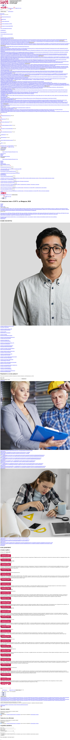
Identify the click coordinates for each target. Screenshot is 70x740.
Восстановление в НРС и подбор (36, 91)
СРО (15, 208)
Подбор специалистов (50, 110)
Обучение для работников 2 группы (50, 56)
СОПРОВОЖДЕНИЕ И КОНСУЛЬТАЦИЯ (8, 82)
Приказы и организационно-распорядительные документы (17, 44)
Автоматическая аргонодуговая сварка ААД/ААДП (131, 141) (44, 85)
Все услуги (2, 13)
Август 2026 (7, 213)
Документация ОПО (17, 168)
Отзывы (1, 160)
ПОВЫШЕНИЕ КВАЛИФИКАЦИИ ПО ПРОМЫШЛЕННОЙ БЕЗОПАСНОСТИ (15, 64)
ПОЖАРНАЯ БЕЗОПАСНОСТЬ (6, 50)
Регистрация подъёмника (21, 39)
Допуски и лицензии (30, 93)
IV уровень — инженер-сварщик (45, 79)
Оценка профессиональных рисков (6, 99)
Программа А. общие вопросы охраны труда (15, 48)
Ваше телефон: (3, 728)
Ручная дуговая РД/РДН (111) (27, 73)
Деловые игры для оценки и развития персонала (18, 109)
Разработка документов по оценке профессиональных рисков (12, 178)
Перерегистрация (10, 41)
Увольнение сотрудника (26, 111)
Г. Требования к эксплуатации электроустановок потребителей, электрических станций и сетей (38, 65)
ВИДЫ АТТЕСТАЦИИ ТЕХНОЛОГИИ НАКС (8, 81)
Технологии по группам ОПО (29, 187)
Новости (1, 154)
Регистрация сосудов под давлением (27, 40)
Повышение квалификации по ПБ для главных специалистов (42, 50)
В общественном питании (52, 104)
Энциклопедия (3, 153)
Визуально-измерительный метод (46, 62)
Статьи (1, 155)
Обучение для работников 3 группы (62, 56)
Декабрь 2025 (41, 213)
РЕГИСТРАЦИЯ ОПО (4, 39)
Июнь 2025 (61, 213)
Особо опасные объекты (57, 89)
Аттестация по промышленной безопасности (21, 46)
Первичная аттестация (21, 81)
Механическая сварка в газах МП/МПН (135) (51, 83)
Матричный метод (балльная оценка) (7, 102)
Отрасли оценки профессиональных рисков (46, 178)
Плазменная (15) (3, 75)
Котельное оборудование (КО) (29, 76)
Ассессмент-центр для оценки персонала (55, 109)
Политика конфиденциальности (22, 704)
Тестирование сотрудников (39, 109)
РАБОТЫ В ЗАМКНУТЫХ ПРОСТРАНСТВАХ (9, 57)
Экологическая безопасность (20, 67)
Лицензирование (3, 32)
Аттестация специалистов (5, 210)
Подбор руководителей (29, 110)
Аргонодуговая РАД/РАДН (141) (38, 73)
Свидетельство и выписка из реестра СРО (19, 93)
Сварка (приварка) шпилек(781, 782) (8, 86)
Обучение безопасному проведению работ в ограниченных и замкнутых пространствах (33, 57)
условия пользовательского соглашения (13, 714)
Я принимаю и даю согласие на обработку (20, 714)
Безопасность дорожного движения (63, 209)
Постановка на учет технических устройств (12, 42)
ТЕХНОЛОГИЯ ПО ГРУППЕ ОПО (6, 87)
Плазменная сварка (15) (19, 86)
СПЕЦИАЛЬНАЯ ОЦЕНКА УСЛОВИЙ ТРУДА (9, 107)
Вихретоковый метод (57, 61)
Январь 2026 (37, 213)
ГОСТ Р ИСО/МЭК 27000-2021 (62, 95)
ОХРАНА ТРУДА (3, 48)
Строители (30, 89)
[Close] (1, 706)
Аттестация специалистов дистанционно (46, 61)
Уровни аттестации (4, 190)
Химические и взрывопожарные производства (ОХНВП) (57, 76)
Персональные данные (46, 111)
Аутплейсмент (53, 111)
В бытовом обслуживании (43, 104)
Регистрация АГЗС (18, 40)
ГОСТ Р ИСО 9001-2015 (38, 95)
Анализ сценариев (55, 102)
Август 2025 (56, 213)
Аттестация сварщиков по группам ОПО (31, 190)
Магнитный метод (3, 62)
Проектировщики (35, 89)
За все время (2, 213)
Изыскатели (40, 89)
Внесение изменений (64, 44)
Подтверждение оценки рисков (61, 100)
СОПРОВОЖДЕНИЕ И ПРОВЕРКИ (7, 92)
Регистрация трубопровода (55, 39)
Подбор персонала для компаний (19, 110)
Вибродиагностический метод (5, 63)
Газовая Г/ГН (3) (9, 75)
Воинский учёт (33, 111)
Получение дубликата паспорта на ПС (54, 44)
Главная (1, 203)
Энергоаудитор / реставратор (47, 89)
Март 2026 (28, 213)
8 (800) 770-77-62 (18, 8)
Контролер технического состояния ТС (24, 53)
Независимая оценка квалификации (48, 91)
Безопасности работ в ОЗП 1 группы (55, 57)
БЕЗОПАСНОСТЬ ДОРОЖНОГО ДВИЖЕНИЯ (9, 53)
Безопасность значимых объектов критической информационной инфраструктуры (30, 59)
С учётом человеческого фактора (31, 102)
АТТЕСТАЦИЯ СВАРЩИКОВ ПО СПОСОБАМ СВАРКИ (11, 73)
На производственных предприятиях (18, 104)
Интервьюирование (30, 109)
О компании (2, 157)
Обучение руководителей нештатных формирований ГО (40, 52)
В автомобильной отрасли (5, 105)
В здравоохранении (28, 104)
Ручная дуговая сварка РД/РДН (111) (22, 83)
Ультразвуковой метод (36, 62)
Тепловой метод (22, 63)
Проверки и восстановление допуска (31, 92)
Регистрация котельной (30, 39)
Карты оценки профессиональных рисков (22, 100)
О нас (17, 151)
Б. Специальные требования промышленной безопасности (58, 64)
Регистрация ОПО (4, 168)
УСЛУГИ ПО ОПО (3, 41)
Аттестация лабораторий (4, 21)
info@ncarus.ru (11, 8)
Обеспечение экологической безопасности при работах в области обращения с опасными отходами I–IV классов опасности (46, 67)
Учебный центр (3, 19)
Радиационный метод (65, 61)
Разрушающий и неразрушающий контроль (8, 171)
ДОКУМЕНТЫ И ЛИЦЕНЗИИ (6, 93)
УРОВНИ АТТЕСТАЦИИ (5, 79)
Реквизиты (10, 151)
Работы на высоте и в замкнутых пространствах (56, 208)
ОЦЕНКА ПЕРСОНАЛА (5, 109)
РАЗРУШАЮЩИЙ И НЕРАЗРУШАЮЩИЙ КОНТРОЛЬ (10, 61)
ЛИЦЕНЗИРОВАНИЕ (4, 98)
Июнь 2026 (16, 213)
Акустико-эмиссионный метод (57, 62)
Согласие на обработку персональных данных (8, 704)
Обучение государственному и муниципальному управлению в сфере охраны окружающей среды (23, 69)
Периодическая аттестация (30, 81)
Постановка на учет (29, 41)
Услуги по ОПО (11, 168)
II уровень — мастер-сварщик (23, 79)
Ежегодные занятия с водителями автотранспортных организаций (26, 55)
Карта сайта (3, 705)
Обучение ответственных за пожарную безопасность (21, 50)
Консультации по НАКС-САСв (46, 82)
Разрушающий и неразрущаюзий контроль (17, 210)
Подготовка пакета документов (21, 82)
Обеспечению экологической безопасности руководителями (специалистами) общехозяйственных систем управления (35, 66)
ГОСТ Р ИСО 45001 (46, 95)
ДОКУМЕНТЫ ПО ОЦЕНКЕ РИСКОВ (7, 100)
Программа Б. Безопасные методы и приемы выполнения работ (34, 48)
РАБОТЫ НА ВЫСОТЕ (4, 56)
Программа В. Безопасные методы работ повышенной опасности (56, 48)
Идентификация (23, 41)
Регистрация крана (38, 39)
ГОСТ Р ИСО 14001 (53, 95)
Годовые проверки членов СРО (19, 92)
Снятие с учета (35, 41)
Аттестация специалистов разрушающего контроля (30, 61)
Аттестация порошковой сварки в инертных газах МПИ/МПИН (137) (23, 84)
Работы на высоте (45, 208)
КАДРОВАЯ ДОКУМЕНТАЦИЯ (6, 111)
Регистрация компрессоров (39, 40)
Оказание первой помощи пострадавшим (20, 49)
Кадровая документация (24, 181)
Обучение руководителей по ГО (24, 52)
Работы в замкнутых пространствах (9, 209)
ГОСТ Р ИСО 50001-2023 (12, 95)
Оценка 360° (46, 109)
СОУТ (1, 35)
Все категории (3, 208)
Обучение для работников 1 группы (37, 56)
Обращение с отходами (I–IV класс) (20, 68)
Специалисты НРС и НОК (15, 184)
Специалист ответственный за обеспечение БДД (40, 53)
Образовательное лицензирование (42, 98)
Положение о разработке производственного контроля (37, 44)
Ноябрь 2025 (46, 213)
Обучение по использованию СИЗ (6, 49)
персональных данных (35, 714)
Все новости (2, 380)
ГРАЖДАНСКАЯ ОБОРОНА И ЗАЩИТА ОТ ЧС (9, 52)
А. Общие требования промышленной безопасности (39, 64)
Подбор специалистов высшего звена (40, 110)
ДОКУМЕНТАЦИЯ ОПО (5, 43)
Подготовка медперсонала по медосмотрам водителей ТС (47, 54)
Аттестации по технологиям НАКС (6, 26)
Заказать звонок (3, 11)
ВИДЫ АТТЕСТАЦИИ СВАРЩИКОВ (7, 78)
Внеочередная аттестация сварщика (59, 78)
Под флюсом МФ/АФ (24, 74)
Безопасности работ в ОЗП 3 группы (12, 58)
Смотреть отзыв (6, 555)
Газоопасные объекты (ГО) (19, 76)
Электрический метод (15, 63)
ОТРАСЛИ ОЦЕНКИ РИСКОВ (6, 104)
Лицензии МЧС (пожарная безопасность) (16, 98)
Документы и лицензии (35, 184)
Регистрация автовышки (13, 39)
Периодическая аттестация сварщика (32, 78)
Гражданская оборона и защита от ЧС (41, 209)
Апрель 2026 (23, 213)
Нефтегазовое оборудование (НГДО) (40, 76)
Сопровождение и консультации (40, 187)
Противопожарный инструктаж (58, 50)
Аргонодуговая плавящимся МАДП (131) (49, 74)
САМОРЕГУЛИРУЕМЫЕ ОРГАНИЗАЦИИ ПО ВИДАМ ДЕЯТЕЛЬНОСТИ (14, 89)
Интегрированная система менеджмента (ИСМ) (25, 95)
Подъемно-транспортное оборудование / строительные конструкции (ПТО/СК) (14, 77)
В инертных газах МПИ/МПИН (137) (13, 74)
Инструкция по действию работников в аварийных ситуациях (42, 43)
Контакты (14, 151)
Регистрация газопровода (46, 39)
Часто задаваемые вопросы (5, 156)
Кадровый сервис (9, 208)
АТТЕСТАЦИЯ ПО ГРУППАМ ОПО (7, 76)
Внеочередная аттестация (39, 81)
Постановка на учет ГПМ (24, 42)
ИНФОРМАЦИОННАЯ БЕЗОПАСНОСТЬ (8, 59)
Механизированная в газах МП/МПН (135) (51, 73)
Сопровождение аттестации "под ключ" (34, 82)
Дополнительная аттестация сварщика (46, 78)
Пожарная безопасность (19, 209)
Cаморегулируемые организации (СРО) (7, 182)
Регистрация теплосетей (10, 40)
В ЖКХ (68, 104)
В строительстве (64, 104)
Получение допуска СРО (5, 184)
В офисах (59, 104)
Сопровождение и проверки (25, 184)
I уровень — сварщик (14, 79)
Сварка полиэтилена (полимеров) (18, 75)
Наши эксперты (5, 151)
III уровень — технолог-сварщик (34, 79)
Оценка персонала (16, 181)
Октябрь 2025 (51, 213)
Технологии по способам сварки (18, 187)
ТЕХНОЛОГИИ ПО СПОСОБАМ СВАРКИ (8, 83)
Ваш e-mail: (2, 377)
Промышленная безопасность (5, 16)
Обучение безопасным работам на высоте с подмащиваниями (20, 56)
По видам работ (10, 90)
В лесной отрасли (35, 104)
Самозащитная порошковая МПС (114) (35, 74)
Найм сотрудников (39, 111)
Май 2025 (64, 213)
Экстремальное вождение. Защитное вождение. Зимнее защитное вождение (23, 54)
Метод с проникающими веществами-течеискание (23, 62)
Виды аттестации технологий (6, 187)
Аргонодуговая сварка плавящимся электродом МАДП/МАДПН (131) (20, 85)
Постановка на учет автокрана (43, 41)
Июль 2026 (12, 213)
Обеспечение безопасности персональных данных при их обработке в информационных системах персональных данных (34, 60)
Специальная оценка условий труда (24, 107)
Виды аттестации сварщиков (44, 190)
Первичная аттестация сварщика (20, 78)
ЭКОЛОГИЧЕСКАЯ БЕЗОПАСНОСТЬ (7, 66)
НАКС (30, 208)
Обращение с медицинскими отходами (7, 68)
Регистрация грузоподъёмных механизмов (51, 40)
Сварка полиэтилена (40, 86)
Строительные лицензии (52, 98)
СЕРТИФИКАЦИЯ (4, 95)
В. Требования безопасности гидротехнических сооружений (11, 65)
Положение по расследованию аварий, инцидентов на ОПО (20, 43)
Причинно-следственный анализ (19, 102)
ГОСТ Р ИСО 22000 (3, 96)
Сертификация (3, 30)
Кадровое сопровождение (17, 111)
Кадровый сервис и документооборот (7, 37)
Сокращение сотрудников (60, 111)
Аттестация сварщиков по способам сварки (16, 190)
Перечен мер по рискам (33, 100)
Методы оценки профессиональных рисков (30, 178)
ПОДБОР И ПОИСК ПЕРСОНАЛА (6, 110)
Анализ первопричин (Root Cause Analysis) (44, 102)
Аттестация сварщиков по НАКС (6, 23)
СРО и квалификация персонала (6, 28)
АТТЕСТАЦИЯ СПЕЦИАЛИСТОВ (6, 46)
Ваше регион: (2, 729)
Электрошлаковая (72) (27, 86)
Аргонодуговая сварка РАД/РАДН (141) (36, 83)
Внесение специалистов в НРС (25, 91)
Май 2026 (19, 213)
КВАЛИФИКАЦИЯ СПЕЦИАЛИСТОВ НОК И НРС (10, 91)
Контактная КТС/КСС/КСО (61, 74)
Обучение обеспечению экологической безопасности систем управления (40, 68)
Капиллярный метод (10, 62)
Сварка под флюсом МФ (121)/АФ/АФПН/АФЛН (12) (45, 84)
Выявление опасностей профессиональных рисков (47, 100)
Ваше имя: (2, 727)
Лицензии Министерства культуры (29, 98)
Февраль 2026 (2, 206)
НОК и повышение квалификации (61, 91)
